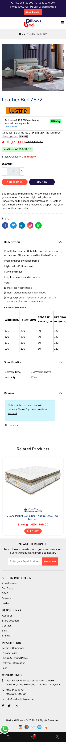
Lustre (5, 603)
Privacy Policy (9, 653)
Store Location (10, 620)
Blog (4, 630)
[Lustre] (18, 110)
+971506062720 (20, 6)
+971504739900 (16, 693)
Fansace (6, 598)
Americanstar (9, 583)
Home (22, 34)
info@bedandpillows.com (20, 699)
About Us (7, 615)
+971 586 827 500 (44, 2)
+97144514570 (15, 689)
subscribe (50, 561)
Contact (6, 625)
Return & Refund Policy (15, 658)
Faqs (4, 668)
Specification (13, 362)
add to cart (15, 182)
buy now (42, 182)
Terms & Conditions (13, 648)
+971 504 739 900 (23, 2)
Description (12, 242)
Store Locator (33, 12)
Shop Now (33, 531)
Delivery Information (13, 663)
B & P (5, 593)
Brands (6, 635)
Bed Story (7, 588)
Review (9, 393)
